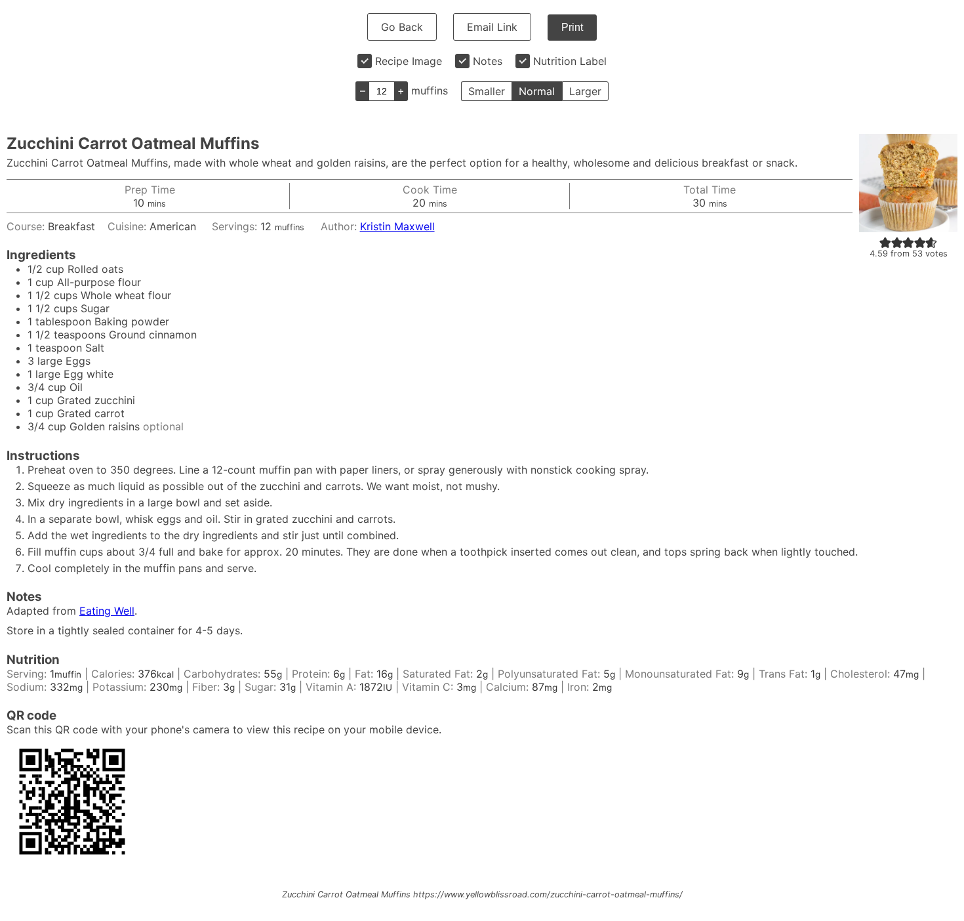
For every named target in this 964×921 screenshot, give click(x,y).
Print (572, 27)
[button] (885, 242)
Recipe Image (408, 61)
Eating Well (106, 610)
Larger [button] (585, 91)
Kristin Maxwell (397, 226)
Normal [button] (537, 91)
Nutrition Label (570, 61)
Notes (487, 61)
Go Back (402, 26)
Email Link (492, 26)
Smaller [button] (486, 91)
